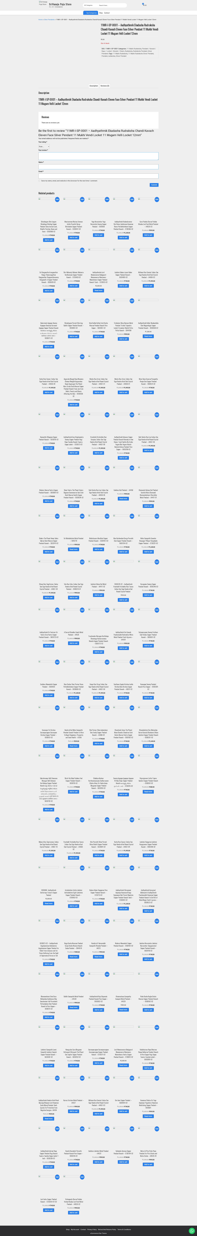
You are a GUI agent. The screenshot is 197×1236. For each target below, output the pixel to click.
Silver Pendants (49, 20)
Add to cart (49, 240)
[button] (192, 1231)
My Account (75, 1229)
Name (41, 162)
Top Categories (91, 12)
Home (40, 20)
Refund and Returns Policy (107, 1229)
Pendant (105, 56)
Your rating (42, 142)
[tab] (93, 86)
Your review (43, 150)
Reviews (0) (105, 86)
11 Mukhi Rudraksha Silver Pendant (141, 54)
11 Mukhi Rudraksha (134, 49)
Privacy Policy (92, 1229)
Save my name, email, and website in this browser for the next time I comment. (69, 181)
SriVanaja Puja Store (60, 4)
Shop (101, 12)
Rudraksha (128, 51)
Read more (98, 290)
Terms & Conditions (124, 1229)
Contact (107, 12)
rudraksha (111, 56)
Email (41, 171)
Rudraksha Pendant (140, 51)
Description (94, 86)
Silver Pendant (121, 56)
